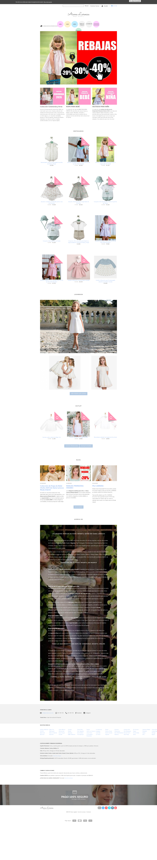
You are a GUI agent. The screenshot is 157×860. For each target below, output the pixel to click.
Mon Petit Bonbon (118, 732)
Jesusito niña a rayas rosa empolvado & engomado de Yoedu (105, 163)
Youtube (115, 807)
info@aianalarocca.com (47, 712)
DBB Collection (71, 734)
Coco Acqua (62, 732)
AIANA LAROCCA (44, 729)
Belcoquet (51, 731)
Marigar (154, 732)
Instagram (88, 712)
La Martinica (99, 729)
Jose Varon (89, 732)
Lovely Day (154, 731)
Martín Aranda (108, 732)
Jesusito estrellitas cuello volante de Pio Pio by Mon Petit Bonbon (78, 163)
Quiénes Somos (94, 6)
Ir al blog (78, 507)
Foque (88, 729)
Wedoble (144, 731)
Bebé (67, 24)
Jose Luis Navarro (91, 731)
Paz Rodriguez (127, 731)
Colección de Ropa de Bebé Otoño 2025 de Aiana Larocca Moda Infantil (52, 488)
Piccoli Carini (127, 732)
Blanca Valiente (53, 732)
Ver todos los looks (78, 393)
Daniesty (70, 732)
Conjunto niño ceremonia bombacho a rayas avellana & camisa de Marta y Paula (78, 241)
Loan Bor (98, 732)
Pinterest (106, 807)
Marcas (82, 24)
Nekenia (116, 734)
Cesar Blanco (62, 729)
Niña (60, 24)
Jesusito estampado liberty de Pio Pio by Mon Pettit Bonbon (105, 241)
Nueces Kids (127, 729)
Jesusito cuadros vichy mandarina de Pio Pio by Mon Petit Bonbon (51, 281)
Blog (99, 807)
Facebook (79, 712)
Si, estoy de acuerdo (135, 1)
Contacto (88, 812)
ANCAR (42, 731)
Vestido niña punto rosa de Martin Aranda (78, 280)
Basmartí (42, 734)
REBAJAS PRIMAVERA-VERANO (75, 487)
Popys (134, 731)
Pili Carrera (136, 729)
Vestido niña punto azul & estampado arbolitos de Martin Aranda (105, 281)
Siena (134, 734)
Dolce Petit (80, 729)
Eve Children (80, 732)
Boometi (51, 734)
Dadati (69, 731)
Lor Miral (98, 734)
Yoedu (143, 732)
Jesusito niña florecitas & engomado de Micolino (78, 202)
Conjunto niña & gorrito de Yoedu (51, 241)
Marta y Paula (108, 731)
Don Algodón (80, 731)
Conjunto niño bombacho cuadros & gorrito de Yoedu (105, 202)
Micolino (116, 729)
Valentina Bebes (146, 729)
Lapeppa (98, 731)
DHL (143, 734)
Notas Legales (73, 812)
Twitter (109, 807)
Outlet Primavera (72, 446)
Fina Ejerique (80, 734)
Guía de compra (57, 755)
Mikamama (117, 731)
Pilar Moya (126, 734)
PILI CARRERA (97, 486)
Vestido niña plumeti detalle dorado (78, 437)
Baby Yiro (51, 729)
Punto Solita (136, 732)
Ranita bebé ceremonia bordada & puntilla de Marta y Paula (51, 163)
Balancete (42, 732)
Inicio (78, 14)
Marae (106, 729)
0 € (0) (115, 5)
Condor (70, 729)
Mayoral (107, 734)
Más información (48, 2)
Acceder (106, 6)
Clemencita (61, 731)
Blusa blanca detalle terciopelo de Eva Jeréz (105, 437)
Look (89, 23)
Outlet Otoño (86, 446)
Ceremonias (96, 24)
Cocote (60, 734)
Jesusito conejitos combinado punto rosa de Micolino (51, 202)
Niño (74, 24)
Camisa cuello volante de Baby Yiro (51, 437)
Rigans (153, 734)
